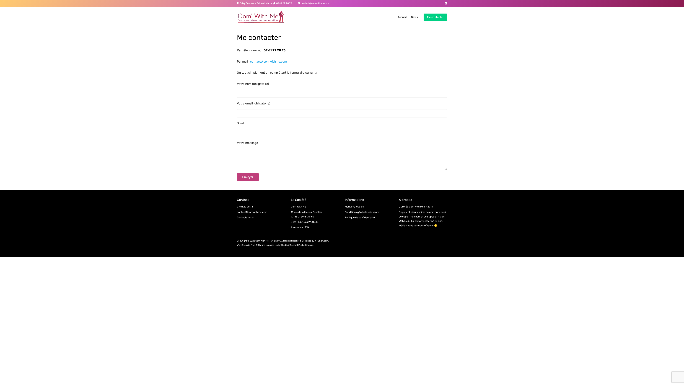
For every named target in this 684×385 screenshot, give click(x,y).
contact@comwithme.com (314, 3)
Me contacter (435, 17)
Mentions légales (354, 206)
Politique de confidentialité (360, 217)
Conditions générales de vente (362, 212)
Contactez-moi (245, 217)
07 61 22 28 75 (283, 3)
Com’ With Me (298, 206)
